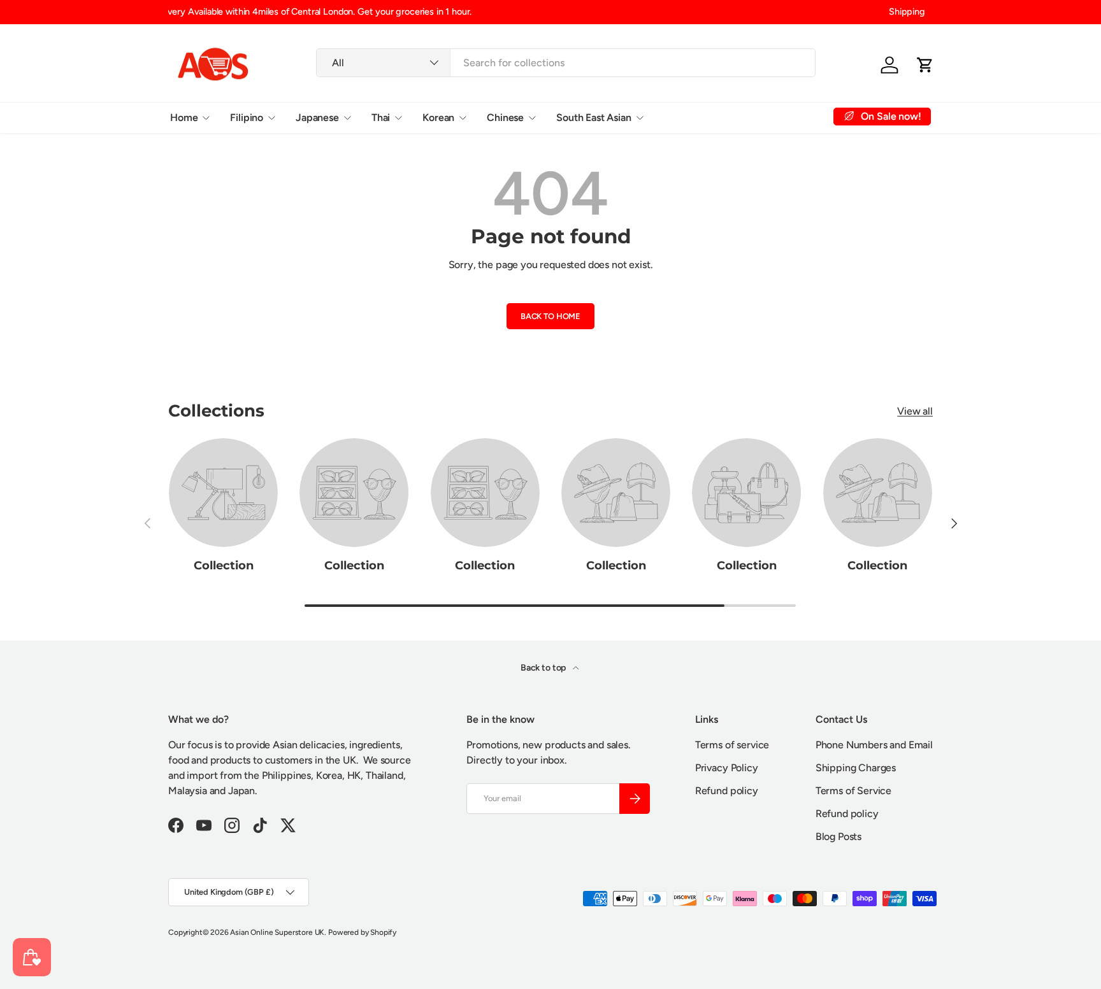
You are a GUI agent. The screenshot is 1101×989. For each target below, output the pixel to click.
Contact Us (774, 117)
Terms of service (732, 745)
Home (184, 117)
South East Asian (593, 117)
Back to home (550, 316)
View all (915, 411)
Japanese (317, 117)
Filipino (246, 117)
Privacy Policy (726, 768)
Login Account (697, 117)
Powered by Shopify (362, 932)
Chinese (505, 117)
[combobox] (566, 62)
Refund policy (726, 791)
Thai (380, 117)
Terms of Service (853, 791)
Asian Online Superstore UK (277, 932)
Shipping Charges (856, 768)
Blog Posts (838, 836)
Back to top (544, 667)
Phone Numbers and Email (874, 745)
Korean (438, 117)
